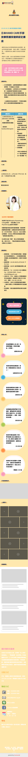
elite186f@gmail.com (10, 274)
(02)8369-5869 (11, 272)
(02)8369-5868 (17, 270)
